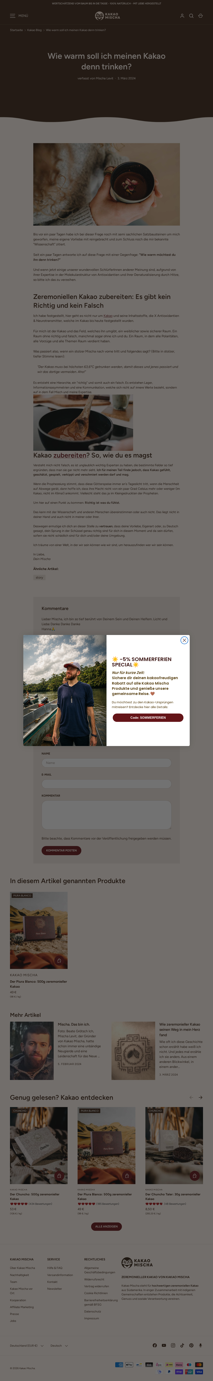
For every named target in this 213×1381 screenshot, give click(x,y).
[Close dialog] (184, 640)
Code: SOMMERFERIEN (148, 717)
